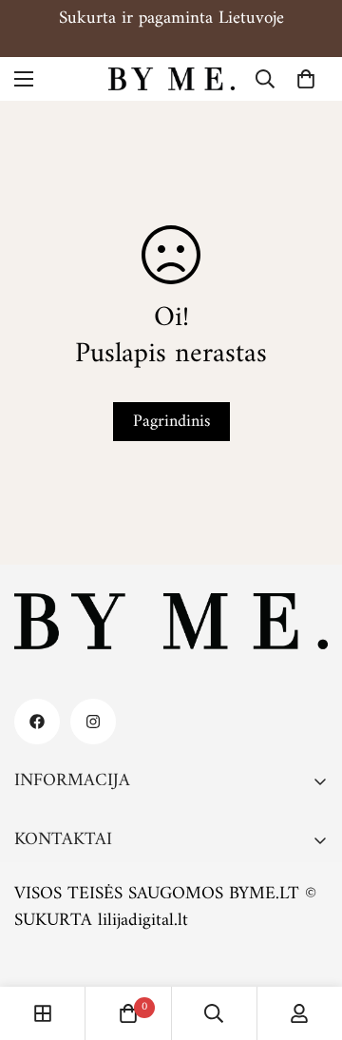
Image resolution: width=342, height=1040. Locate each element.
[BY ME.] (171, 79)
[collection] (42, 1013)
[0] (306, 79)
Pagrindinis (171, 421)
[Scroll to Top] (308, 939)
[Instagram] (93, 721)
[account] (299, 1013)
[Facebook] (37, 721)
